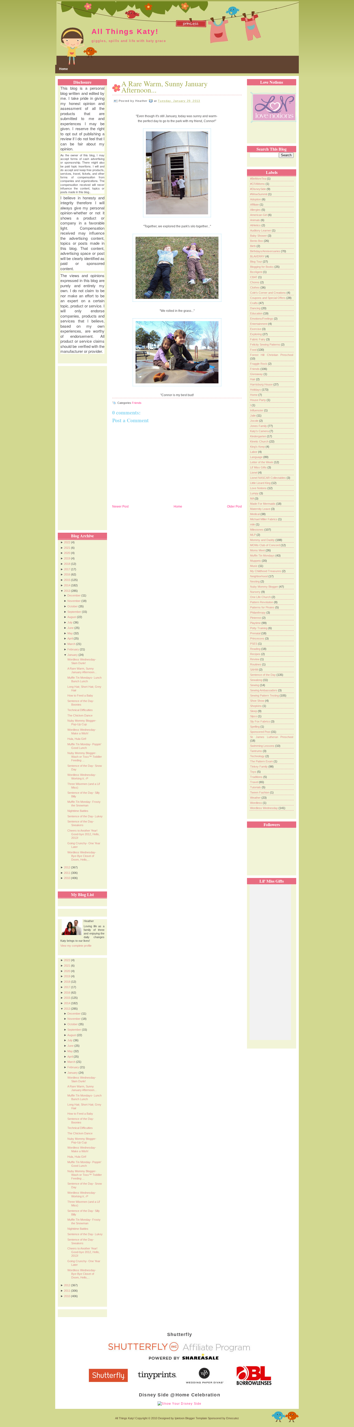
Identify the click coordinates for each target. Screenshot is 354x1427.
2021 (67, 547)
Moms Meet (258, 550)
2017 (67, 569)
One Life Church (261, 597)
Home (63, 69)
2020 (67, 552)
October (72, 606)
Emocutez (232, 1418)
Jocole (254, 420)
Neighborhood (259, 576)
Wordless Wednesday (264, 808)
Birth (253, 246)
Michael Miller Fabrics (264, 519)
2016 (67, 574)
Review (255, 659)
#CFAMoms (258, 183)
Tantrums (256, 751)
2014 (67, 585)
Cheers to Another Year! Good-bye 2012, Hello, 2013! (83, 834)
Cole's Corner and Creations (268, 292)
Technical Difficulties (80, 710)
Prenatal (255, 633)
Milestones (257, 529)
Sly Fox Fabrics (260, 721)
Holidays (256, 389)
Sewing (255, 685)
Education (256, 313)
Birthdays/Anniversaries (265, 251)
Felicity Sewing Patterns (265, 344)
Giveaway (257, 374)
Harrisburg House (261, 384)
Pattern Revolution (262, 602)
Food (253, 349)
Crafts (254, 303)
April (70, 638)
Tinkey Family (259, 766)
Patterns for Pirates (262, 607)
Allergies (255, 209)
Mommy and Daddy (262, 540)
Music (254, 565)
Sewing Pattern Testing (265, 695)
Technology (257, 756)
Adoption (256, 199)
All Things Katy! (125, 31)
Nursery (255, 591)
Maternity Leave (260, 508)
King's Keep (258, 446)
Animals (255, 220)
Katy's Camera (260, 431)
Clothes (255, 287)
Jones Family (259, 425)
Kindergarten (258, 436)
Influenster (257, 410)
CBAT (254, 277)
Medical (255, 514)
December (74, 595)
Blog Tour (256, 261)
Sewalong (256, 679)
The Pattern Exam (262, 761)
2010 (67, 878)
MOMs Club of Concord (265, 545)
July (70, 622)
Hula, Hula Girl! (76, 738)
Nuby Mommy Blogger (264, 586)
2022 (67, 542)
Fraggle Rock (259, 363)
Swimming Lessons (262, 745)
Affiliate (255, 204)
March (71, 643)
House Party (258, 400)
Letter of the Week (262, 462)
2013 (67, 590)
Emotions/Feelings (262, 318)
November (74, 600)
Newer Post (120, 506)
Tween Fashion (260, 792)
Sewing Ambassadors (264, 690)
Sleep (254, 711)
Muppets (256, 560)
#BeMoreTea (258, 178)
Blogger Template (196, 1418)
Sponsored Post (260, 731)
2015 (67, 579)
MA (252, 498)
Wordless (256, 802)
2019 (67, 558)
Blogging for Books (262, 266)
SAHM (254, 669)
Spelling (255, 726)
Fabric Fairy (258, 339)
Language (256, 457)
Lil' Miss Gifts (258, 467)
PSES (254, 643)
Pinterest (256, 617)
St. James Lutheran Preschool (271, 737)
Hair (253, 379)
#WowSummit (259, 194)
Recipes (255, 654)
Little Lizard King (260, 482)
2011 (67, 872)
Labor (254, 451)
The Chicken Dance (80, 715)
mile (253, 524)
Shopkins (256, 705)
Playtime (255, 622)
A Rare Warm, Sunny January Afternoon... (164, 87)
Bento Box (257, 240)
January (72, 654)
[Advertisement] (81, 444)
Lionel (254, 472)
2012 (67, 867)
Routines (256, 664)
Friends (136, 402)
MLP (253, 534)
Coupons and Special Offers (268, 297)
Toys (253, 771)
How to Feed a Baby (80, 695)
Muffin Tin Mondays (262, 555)
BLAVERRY (257, 256)
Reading (255, 648)
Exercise (256, 329)
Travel (254, 782)
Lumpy (254, 493)
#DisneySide (258, 189)
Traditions (256, 776)
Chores (255, 282)
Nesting (255, 581)
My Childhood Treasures (266, 571)
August (71, 616)
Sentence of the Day (263, 674)
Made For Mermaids (263, 503)
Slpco (254, 716)
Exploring (256, 334)
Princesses (257, 638)
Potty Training (259, 628)
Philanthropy (258, 612)
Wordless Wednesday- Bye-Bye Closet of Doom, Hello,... (81, 856)
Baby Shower (259, 235)
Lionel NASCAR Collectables (268, 477)
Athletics (255, 225)
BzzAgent (256, 271)
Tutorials (256, 787)
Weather (255, 797)
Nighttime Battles (77, 810)
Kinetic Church (259, 441)
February (73, 649)
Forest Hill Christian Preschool (271, 354)
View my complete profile (75, 945)
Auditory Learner (261, 230)
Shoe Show (257, 700)
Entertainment (259, 323)
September (74, 611)
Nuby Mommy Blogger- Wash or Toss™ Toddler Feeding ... (84, 756)
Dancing (255, 308)
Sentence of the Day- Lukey (85, 816)
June (70, 627)
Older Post (234, 506)
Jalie (253, 415)
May (70, 633)
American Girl (259, 214)
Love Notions (258, 488)
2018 (67, 563)
